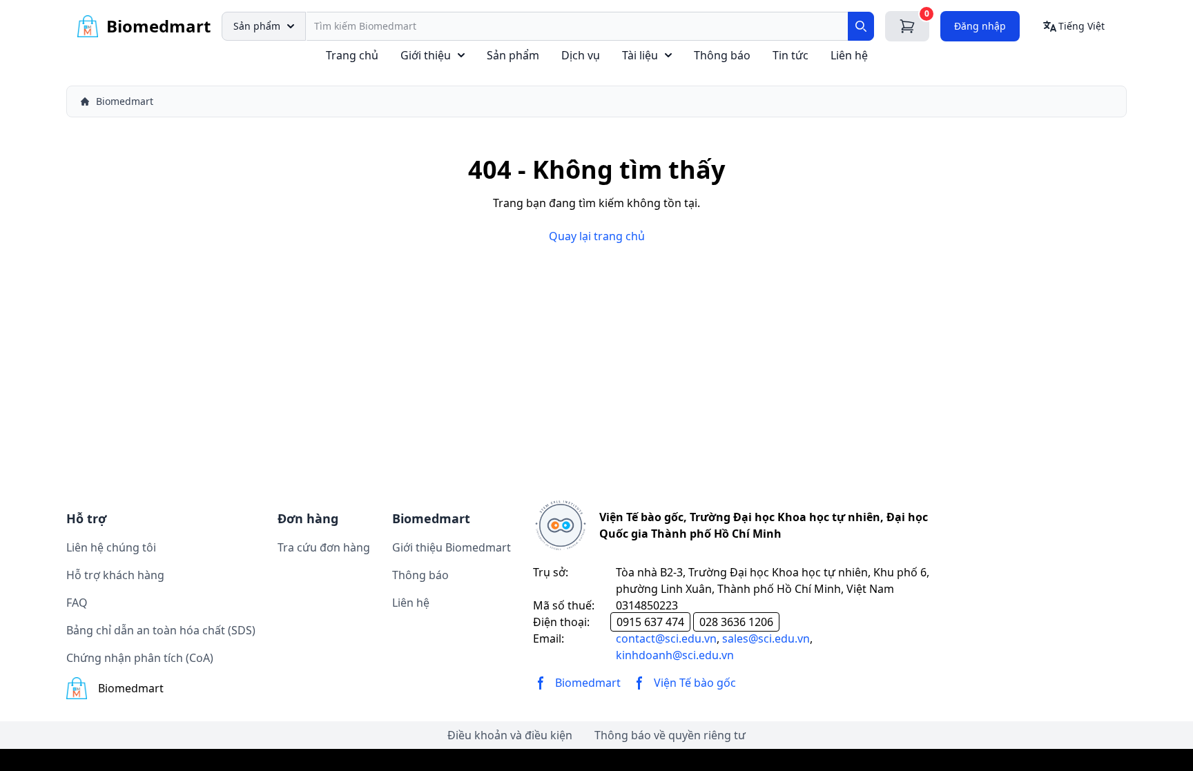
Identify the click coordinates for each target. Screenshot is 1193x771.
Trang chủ (352, 55)
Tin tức (790, 55)
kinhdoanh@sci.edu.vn (675, 655)
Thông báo (722, 55)
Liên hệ (849, 55)
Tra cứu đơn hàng (324, 547)
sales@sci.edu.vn (766, 638)
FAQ (77, 602)
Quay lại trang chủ (597, 236)
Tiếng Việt (1081, 25)
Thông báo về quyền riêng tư (670, 735)
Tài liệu (640, 55)
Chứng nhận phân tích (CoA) (139, 657)
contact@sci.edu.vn (666, 638)
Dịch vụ (580, 55)
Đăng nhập (980, 25)
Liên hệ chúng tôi (111, 547)
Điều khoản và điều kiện (509, 735)
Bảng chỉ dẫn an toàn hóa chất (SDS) (160, 630)
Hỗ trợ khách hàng (115, 575)
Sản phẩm (256, 25)
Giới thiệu (425, 55)
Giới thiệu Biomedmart (451, 547)
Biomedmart (124, 101)
